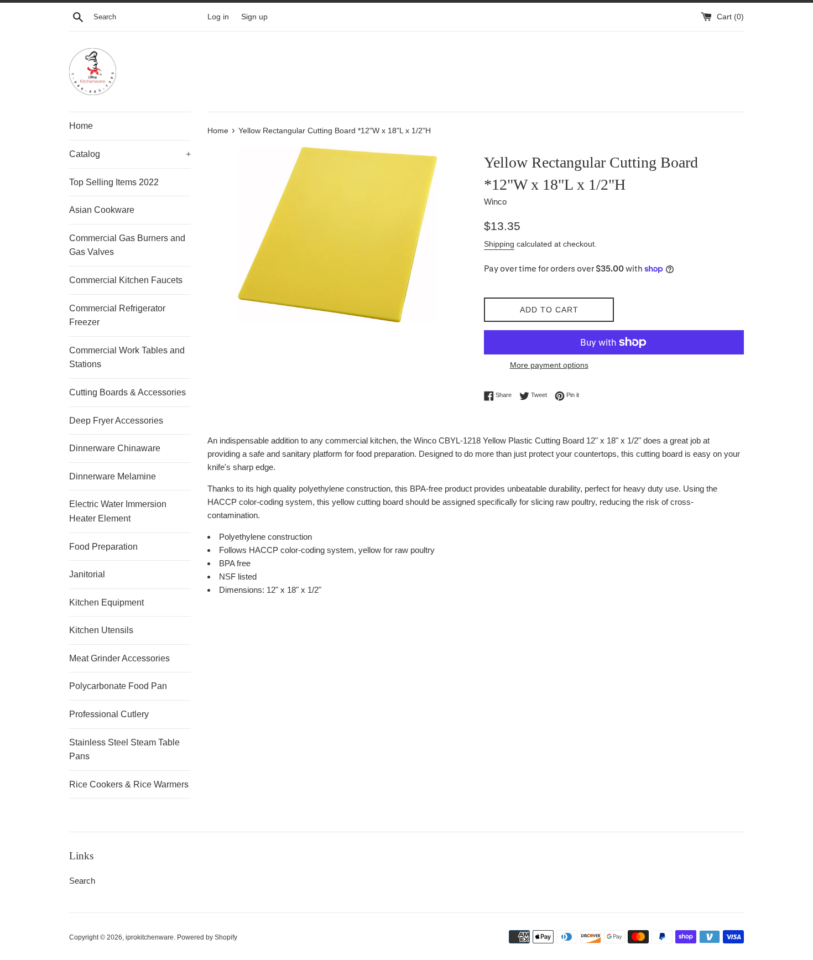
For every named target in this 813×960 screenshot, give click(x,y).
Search (82, 880)
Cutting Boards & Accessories (127, 392)
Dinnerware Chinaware (114, 448)
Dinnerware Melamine (112, 476)
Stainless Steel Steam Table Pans (124, 749)
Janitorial (87, 574)
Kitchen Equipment (106, 602)
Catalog (130, 154)
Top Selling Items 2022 (114, 182)
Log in (218, 17)
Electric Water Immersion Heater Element (117, 511)
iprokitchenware (150, 937)
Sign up (254, 17)
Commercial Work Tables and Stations (127, 357)
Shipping (499, 243)
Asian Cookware (101, 210)
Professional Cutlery (109, 714)
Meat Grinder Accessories (119, 658)
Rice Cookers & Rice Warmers (129, 784)
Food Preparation (103, 546)
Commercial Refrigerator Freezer (117, 315)
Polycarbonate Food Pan (118, 686)
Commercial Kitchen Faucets (126, 280)
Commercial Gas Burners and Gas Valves (127, 245)
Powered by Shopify (207, 937)
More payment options (549, 365)
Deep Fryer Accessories (116, 420)
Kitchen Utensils (101, 630)
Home (81, 126)
